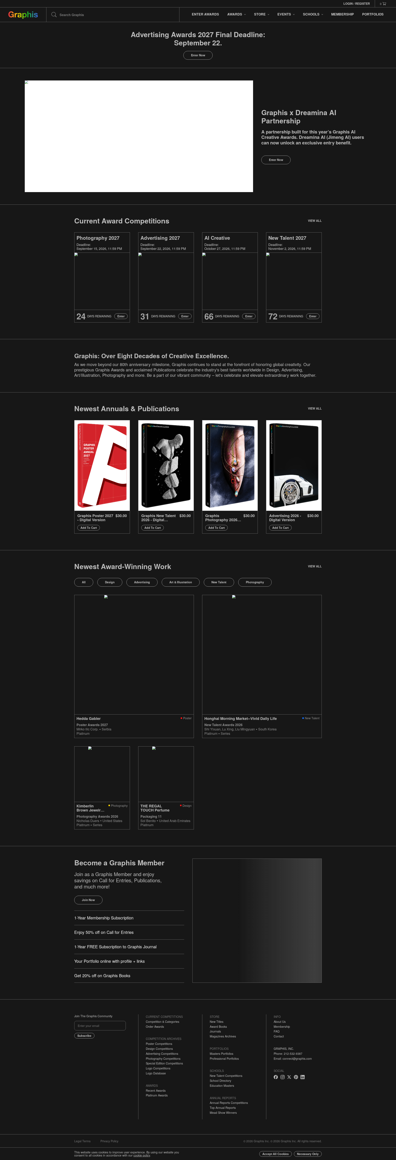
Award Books (218, 1026)
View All (315, 221)
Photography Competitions (163, 1058)
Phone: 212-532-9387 (288, 1053)
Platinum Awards (157, 1095)
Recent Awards (156, 1090)
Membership (282, 1026)
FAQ (276, 1031)
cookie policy (141, 1155)
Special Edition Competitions (164, 1063)
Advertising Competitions (162, 1053)
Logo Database (156, 1073)
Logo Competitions (158, 1068)
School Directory (220, 1080)
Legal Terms (82, 1141)
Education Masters (222, 1085)
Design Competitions (159, 1049)
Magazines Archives (223, 1036)
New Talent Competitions (226, 1076)
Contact (279, 1036)
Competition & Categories (162, 1021)
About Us (280, 1021)
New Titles (216, 1021)
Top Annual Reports (223, 1108)
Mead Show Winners (223, 1112)
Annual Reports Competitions (229, 1103)
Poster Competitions (159, 1044)
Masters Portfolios (221, 1053)
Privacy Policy (109, 1141)
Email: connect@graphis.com (293, 1058)
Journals (215, 1031)
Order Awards (155, 1026)
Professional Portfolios (224, 1058)
